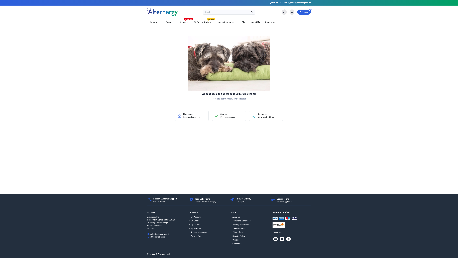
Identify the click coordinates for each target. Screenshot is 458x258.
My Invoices (196, 228)
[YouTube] (282, 239)
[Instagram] (288, 239)
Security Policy (238, 236)
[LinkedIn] (275, 239)
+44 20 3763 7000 (157, 237)
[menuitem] (155, 22)
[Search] (252, 12)
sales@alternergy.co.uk (301, 3)
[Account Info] (284, 12)
